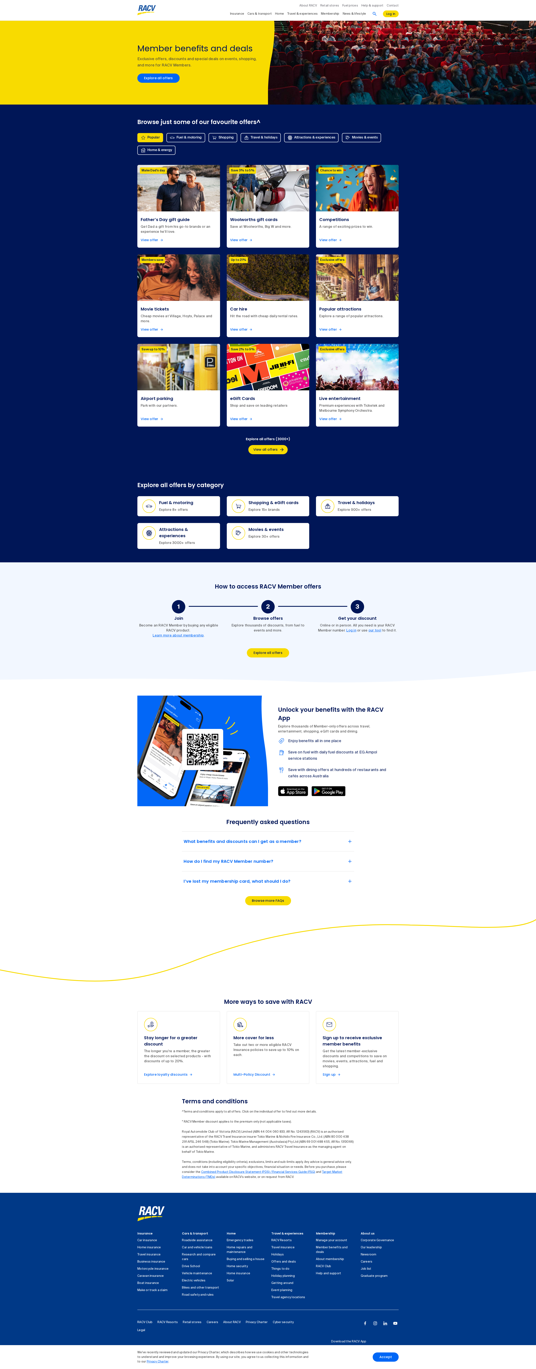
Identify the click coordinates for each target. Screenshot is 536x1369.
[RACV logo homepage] (146, 10)
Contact (393, 5)
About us (368, 1233)
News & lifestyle (354, 13)
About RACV (308, 5)
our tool (374, 630)
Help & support (372, 5)
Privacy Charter (158, 1361)
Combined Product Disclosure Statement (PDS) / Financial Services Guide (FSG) (258, 1172)
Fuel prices (350, 5)
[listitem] (178, 206)
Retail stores (329, 5)
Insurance (237, 13)
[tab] (150, 137)
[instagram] (375, 1323)
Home (279, 13)
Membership (330, 13)
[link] (151, 1213)
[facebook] (365, 1323)
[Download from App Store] (293, 791)
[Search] (374, 13)
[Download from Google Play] (328, 791)
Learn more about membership (178, 635)
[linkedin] (385, 1323)
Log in (351, 630)
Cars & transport (259, 13)
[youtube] (395, 1323)
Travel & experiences (302, 13)
